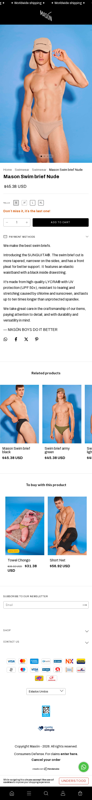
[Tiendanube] (46, 769)
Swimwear (22, 169)
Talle (6, 203)
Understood (73, 781)
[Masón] (11, 793)
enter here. (69, 754)
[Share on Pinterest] (37, 339)
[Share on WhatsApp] (5, 339)
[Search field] (46, 793)
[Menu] (28, 793)
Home (7, 169)
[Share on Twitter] (26, 339)
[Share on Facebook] (16, 339)
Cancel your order (46, 760)
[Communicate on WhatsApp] (84, 767)
